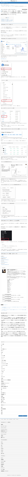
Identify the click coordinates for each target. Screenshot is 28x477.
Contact (14, 419)
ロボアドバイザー (3, 376)
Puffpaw (2, 352)
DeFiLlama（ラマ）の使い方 (5, 19)
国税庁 (1, 410)
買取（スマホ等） (3, 399)
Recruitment (10, 419)
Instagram (2, 448)
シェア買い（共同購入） (3, 360)
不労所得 (2, 378)
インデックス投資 (3, 355)
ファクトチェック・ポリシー (4, 429)
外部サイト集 (2, 453)
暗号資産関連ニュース (3, 394)
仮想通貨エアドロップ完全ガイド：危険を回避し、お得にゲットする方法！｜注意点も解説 (12, 297)
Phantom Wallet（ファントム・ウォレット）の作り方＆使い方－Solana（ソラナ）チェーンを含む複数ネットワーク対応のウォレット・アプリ (13, 307)
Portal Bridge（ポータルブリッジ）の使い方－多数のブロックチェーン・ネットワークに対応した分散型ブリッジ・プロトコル (13, 310)
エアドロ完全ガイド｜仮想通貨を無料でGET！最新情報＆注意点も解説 (10, 301)
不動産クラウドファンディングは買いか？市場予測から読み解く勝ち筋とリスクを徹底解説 (10, 325)
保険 (1, 389)
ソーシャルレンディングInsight (4, 363)
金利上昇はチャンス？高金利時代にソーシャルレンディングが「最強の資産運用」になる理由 (11, 334)
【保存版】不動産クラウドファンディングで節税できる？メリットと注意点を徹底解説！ (10, 322)
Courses (17, 419)
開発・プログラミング (3, 402)
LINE (1, 445)
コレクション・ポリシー (3, 427)
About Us (5, 419)
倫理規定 (2, 424)
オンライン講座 (2, 469)
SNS (7, 419)
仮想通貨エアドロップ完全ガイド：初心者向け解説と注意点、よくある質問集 (11, 295)
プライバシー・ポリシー (3, 434)
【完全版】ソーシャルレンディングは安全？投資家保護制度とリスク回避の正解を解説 (10, 327)
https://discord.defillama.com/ (5, 264)
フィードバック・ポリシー (4, 432)
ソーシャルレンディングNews (4, 365)
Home (2, 419)
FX (1, 347)
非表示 (8, 17)
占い (1, 391)
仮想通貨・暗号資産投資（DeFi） (4, 386)
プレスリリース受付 (3, 461)
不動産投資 (2, 381)
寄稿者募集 (2, 459)
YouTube (2, 443)
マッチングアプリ (3, 368)
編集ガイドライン (3, 437)
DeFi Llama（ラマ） (25, 9)
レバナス (2, 373)
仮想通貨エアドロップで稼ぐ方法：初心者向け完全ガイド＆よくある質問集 (11, 299)
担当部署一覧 (2, 464)
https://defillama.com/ (4, 257)
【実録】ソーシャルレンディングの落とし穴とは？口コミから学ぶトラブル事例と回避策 (10, 331)
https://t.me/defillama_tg (4, 262)
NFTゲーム (2, 350)
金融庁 (1, 407)
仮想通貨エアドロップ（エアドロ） (8, 294)
